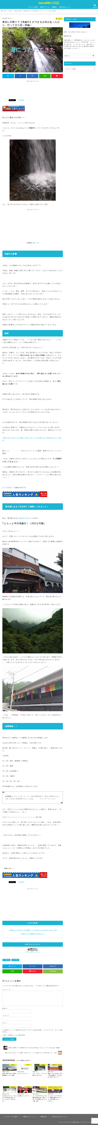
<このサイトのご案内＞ (33, 7)
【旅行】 (7, 960)
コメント (6, 989)
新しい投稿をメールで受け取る (14, 1035)
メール (5, 1015)
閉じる (36, 243)
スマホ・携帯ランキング (32, 951)
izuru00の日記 (49, 2)
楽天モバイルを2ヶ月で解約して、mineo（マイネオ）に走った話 (33, 930)
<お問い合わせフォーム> (65, 7)
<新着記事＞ (54, 7)
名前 (4, 1008)
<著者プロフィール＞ (45, 7)
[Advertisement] (32, 88)
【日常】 (16, 960)
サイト (4, 1023)
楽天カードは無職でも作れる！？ (33, 934)
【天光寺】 (22, 518)
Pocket (21, 100)
